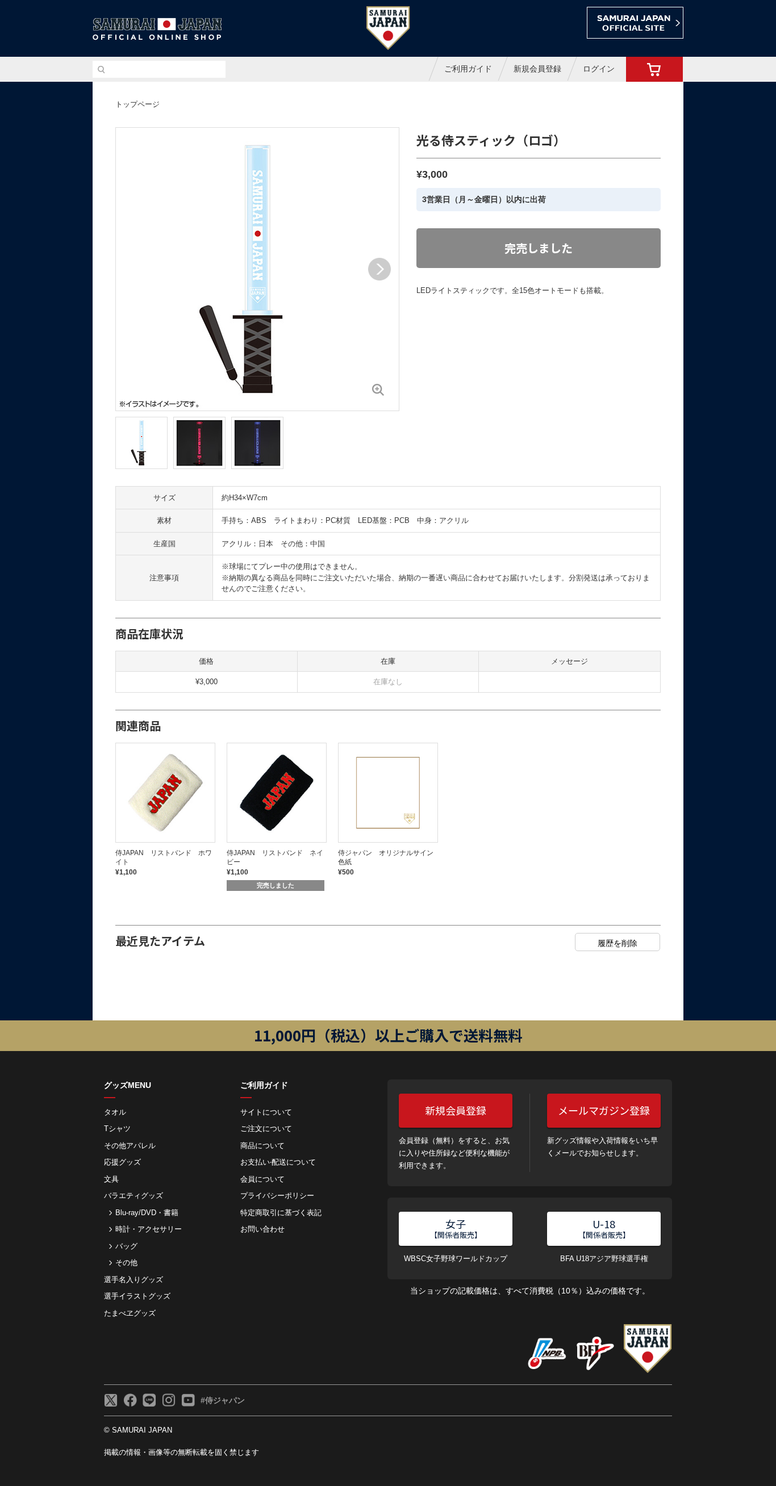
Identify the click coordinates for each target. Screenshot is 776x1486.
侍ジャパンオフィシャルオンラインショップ (157, 29)
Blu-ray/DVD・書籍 (146, 1212)
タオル (115, 1112)
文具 (111, 1179)
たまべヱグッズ (130, 1313)
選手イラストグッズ (137, 1296)
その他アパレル (130, 1145)
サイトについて (266, 1112)
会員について (262, 1179)
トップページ (137, 104)
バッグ (126, 1246)
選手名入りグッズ (133, 1279)
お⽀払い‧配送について (278, 1162)
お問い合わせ (262, 1229)
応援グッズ (122, 1162)
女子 (456, 1228)
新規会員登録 (537, 68)
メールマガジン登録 (604, 1110)
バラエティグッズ (133, 1195)
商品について (262, 1145)
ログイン (599, 68)
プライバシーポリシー (277, 1195)
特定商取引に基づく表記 (281, 1212)
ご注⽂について (266, 1128)
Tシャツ (117, 1128)
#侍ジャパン (223, 1400)
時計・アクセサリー (148, 1229)
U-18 (604, 1228)
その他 (126, 1262)
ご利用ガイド (468, 68)
